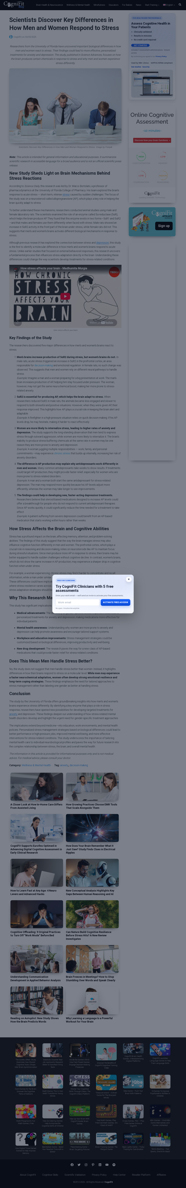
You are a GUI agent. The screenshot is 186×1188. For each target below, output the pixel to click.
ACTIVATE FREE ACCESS (115, 602)
